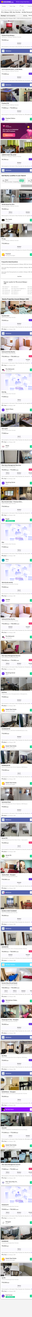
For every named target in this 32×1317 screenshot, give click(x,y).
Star (3, 542)
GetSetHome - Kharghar (9, 1092)
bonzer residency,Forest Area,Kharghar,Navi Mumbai (14, 1093)
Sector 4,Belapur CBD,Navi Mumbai (10, 71)
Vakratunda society (7, 582)
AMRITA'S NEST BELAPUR (9, 155)
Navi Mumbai (8, 10)
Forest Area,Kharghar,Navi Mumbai (10, 1166)
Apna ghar (5, 428)
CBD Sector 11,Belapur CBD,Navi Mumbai (11, 37)
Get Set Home (10, 1109)
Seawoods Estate (6, 948)
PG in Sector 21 (6, 292)
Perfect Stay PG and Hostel (9, 983)
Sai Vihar (4, 1056)
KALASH (4, 1128)
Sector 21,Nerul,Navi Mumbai (9, 317)
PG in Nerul (5, 288)
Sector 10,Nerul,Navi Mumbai (9, 544)
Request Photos (19, 388)
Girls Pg (4, 392)
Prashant (8, 254)
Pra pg (3, 239)
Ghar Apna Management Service (11, 655)
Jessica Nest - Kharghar (9, 875)
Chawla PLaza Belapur (8, 35)
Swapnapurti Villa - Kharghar (10, 1019)
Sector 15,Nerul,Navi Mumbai (9, 353)
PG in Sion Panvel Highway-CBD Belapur (18, 288)
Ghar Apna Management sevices (11, 1164)
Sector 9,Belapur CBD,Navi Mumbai (10, 240)
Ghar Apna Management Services (11, 465)
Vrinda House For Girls (8, 204)
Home (2, 10)
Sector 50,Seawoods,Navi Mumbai (10, 584)
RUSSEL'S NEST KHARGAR (9, 911)
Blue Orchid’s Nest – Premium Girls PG (12, 502)
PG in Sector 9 (5, 286)
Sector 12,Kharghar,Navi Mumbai (9, 876)
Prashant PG (5, 103)
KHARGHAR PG (6, 729)
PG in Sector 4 (14, 286)
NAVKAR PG (5, 947)
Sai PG (3, 1278)
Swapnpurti (5, 1204)
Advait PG (4, 838)
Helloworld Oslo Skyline (8, 352)
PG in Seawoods (6, 290)
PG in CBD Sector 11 (16, 290)
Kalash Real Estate (11, 709)
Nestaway (8, 892)
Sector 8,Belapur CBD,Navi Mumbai (10, 206)
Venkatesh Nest (6, 802)
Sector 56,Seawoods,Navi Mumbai (19, 948)
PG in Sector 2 (5, 293)
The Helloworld (10, 369)
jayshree (4, 692)
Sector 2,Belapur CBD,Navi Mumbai (10, 105)
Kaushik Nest (5, 316)
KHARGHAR (5, 1241)
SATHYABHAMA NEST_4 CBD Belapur (12, 69)
